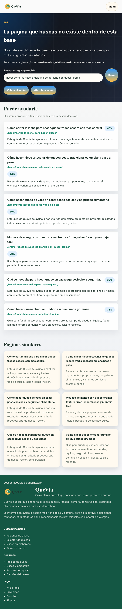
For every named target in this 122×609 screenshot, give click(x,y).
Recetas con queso (18, 570)
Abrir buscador (43, 90)
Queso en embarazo (19, 544)
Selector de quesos (18, 539)
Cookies (11, 596)
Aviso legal (13, 587)
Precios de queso (17, 561)
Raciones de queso (18, 535)
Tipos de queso (16, 548)
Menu (112, 6)
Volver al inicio (16, 90)
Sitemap (11, 600)
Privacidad (13, 592)
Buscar (111, 75)
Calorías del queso (18, 574)
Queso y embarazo (18, 565)
